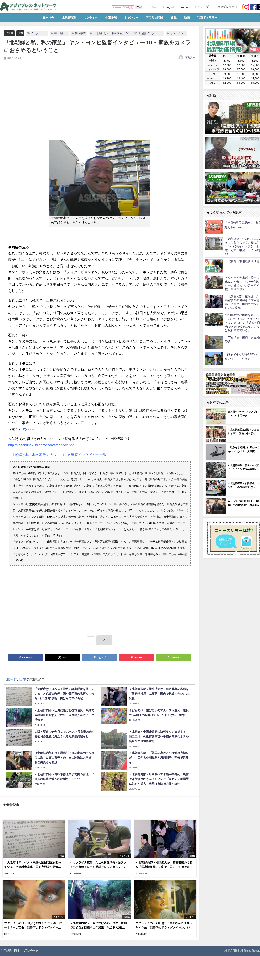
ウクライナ (90, 17)
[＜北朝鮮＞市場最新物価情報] (214, 266)
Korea (155, 6)
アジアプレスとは (225, 6)
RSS (17, 950)
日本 (20, 33)
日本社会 (48, 17)
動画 (187, 17)
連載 (174, 17)
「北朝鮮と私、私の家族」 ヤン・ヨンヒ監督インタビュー (127, 33)
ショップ (202, 6)
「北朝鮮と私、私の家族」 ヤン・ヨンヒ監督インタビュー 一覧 (57, 454)
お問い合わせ (30, 950)
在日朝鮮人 (60, 33)
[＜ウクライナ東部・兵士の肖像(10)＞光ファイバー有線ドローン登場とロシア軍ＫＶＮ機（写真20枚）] (214, 282)
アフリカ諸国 (154, 17)
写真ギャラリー (207, 17)
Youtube (185, 6)
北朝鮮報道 (69, 17)
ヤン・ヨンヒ (178, 33)
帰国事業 (80, 33)
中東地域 (111, 17)
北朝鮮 (9, 33)
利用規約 (6, 950)
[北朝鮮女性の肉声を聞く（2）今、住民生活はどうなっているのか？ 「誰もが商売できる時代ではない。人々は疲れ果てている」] (214, 319)
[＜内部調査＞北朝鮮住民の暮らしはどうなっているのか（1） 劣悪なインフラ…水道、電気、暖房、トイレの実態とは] (214, 243)
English (170, 6)
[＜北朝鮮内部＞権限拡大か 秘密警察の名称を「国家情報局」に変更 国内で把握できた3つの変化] (214, 301)
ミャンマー (131, 17)
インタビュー (39, 33)
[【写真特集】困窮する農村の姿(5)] (214, 342)
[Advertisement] (99, 104)
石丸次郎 (190, 57)
